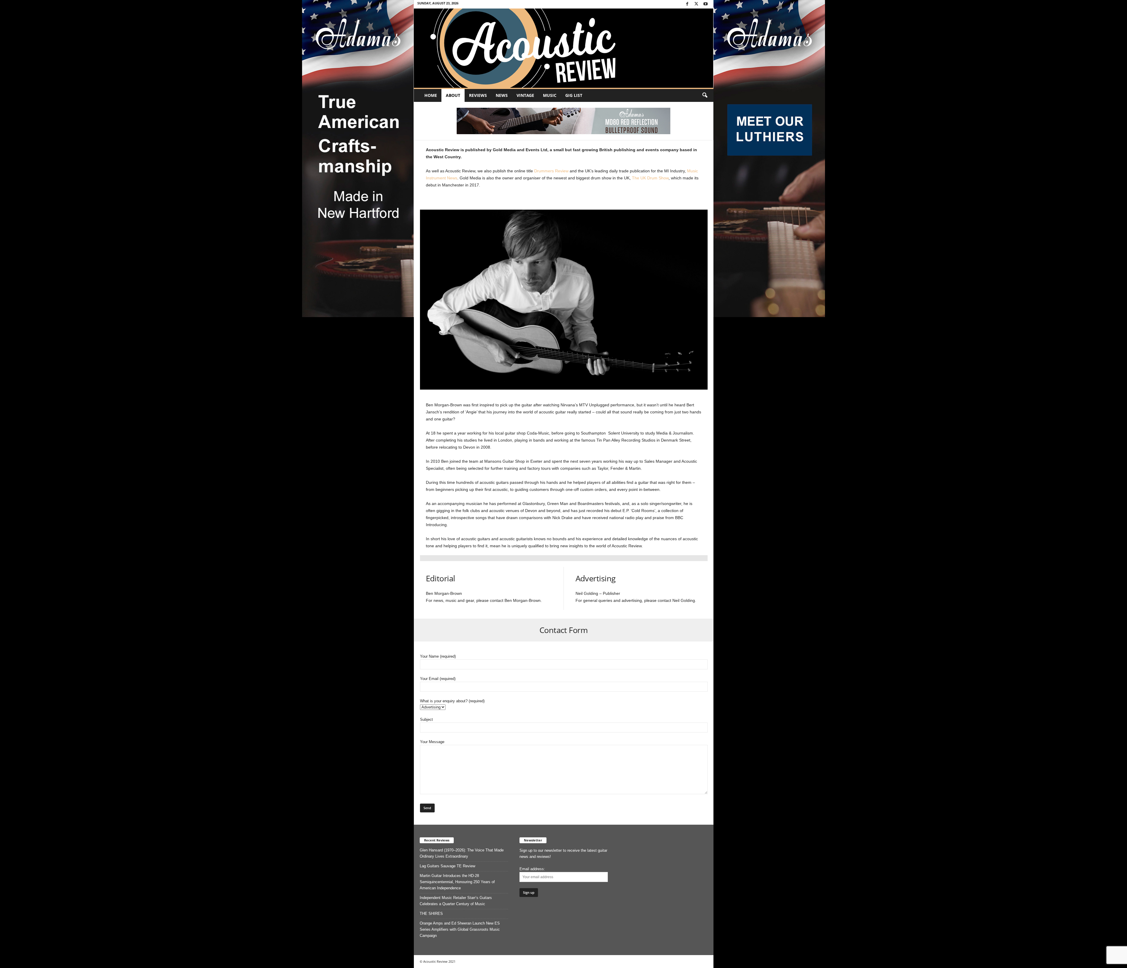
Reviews (478, 95)
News (502, 95)
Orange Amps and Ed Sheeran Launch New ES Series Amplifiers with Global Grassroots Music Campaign (460, 929)
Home (430, 95)
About (453, 95)
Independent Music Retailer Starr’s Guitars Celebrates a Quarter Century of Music (456, 900)
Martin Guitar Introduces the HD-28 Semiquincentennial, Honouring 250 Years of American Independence (457, 881)
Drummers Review (551, 171)
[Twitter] (696, 4)
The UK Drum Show (650, 178)
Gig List (573, 95)
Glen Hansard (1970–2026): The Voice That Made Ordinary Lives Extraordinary (462, 853)
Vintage (525, 95)
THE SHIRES (431, 913)
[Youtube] (705, 4)
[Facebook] (687, 4)
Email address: (532, 869)
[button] (704, 95)
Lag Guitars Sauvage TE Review (447, 866)
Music (549, 95)
